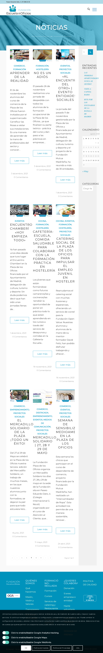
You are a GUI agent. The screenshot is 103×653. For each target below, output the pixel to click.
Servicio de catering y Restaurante (51, 605)
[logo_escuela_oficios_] (18, 9)
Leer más (19, 160)
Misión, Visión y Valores (29, 600)
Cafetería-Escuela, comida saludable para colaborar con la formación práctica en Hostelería (44, 251)
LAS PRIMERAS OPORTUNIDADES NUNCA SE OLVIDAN (91, 78)
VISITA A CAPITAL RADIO (87, 92)
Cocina (42, 221)
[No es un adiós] (42, 55)
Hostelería (42, 69)
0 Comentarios (21, 177)
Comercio (19, 66)
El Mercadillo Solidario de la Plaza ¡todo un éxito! (22, 432)
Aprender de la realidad (20, 77)
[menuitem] (87, 9)
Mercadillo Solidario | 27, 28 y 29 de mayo (44, 445)
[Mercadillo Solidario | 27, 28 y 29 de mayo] (42, 397)
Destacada (42, 412)
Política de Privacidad (61, 648)
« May (85, 171)
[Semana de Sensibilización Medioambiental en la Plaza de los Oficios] (65, 396)
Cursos (48, 596)
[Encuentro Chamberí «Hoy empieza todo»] (19, 210)
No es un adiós (42, 75)
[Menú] (93, 9)
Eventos (65, 66)
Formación (19, 69)
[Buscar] (87, 9)
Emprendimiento (19, 409)
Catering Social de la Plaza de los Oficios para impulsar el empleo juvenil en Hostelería (67, 260)
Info (77, 648)
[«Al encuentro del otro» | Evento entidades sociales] (65, 55)
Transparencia (33, 609)
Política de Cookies (41, 648)
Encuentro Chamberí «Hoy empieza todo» (21, 232)
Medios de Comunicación (43, 423)
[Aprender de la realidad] (19, 55)
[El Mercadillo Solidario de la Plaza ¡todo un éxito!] (19, 396)
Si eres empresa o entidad (70, 597)
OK (26, 648)
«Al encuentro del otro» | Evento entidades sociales (67, 88)
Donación (69, 588)
